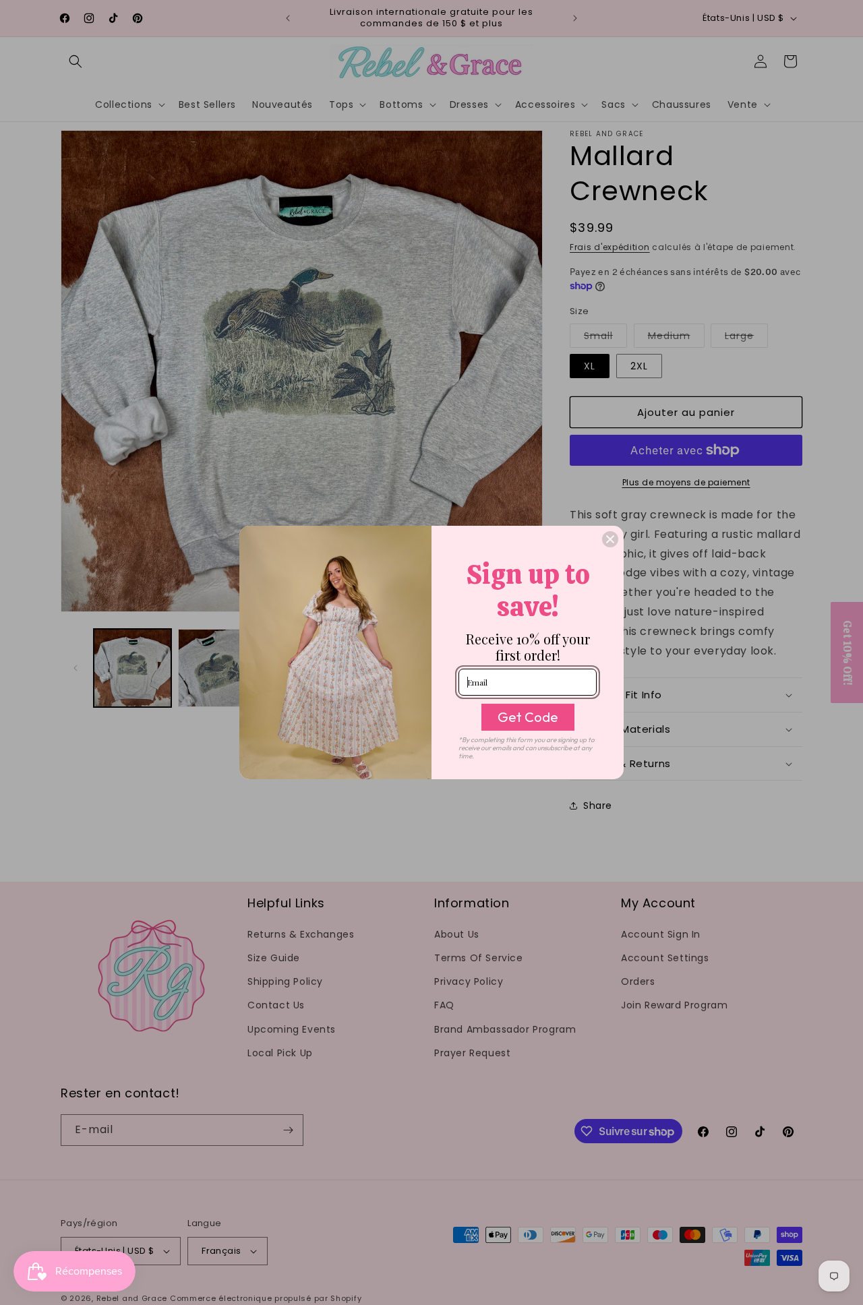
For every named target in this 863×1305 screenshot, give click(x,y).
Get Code (528, 716)
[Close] (610, 539)
